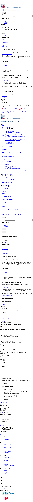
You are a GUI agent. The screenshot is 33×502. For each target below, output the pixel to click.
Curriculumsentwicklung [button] (5, 185)
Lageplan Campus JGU (5, 43)
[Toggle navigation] (21, 122)
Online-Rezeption (6, 439)
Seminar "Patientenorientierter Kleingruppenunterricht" (13, 140)
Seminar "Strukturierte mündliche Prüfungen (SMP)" (13, 141)
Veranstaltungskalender (7, 463)
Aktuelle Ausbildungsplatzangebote (8, 453)
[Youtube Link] (3, 480)
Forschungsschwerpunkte (7, 444)
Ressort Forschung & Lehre (7, 447)
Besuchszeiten (6, 21)
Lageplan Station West (5, 42)
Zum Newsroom (4, 279)
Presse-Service (6, 460)
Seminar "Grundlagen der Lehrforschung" (11, 144)
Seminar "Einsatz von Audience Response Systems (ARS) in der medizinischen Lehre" (17, 137)
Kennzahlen (5, 470)
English (5, 230)
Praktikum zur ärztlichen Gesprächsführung (11, 166)
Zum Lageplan (2, 425)
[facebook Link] (2, 483)
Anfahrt (5, 20)
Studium (5, 446)
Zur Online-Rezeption (5, 58)
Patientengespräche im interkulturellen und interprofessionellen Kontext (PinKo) (16, 170)
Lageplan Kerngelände (5, 40)
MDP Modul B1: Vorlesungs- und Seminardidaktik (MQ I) (13, 132)
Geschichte (5, 471)
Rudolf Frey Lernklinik (5, 2)
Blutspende (5, 23)
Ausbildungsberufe (6, 452)
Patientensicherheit (8, 167)
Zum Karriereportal (4, 65)
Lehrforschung (4, 204)
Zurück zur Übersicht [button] (5, 402)
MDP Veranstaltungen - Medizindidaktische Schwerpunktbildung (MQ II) (15, 136)
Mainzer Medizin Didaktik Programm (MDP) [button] (8, 127)
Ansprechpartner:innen (7, 459)
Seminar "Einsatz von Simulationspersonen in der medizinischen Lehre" (15, 139)
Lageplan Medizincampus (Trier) (6, 45)
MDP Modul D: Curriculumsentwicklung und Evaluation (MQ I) (14, 134)
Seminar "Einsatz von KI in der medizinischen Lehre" (13, 138)
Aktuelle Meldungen (6, 457)
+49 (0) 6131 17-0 (5, 35)
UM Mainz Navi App (5, 46)
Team (3, 125)
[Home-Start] (2, 124)
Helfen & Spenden (6, 473)
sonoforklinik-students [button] (5, 190)
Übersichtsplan (2, 412)
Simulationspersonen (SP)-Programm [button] (7, 174)
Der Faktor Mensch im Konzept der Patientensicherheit (13, 168)
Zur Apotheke (4, 97)
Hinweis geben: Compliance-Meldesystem (9, 472)
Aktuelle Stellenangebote (7, 451)
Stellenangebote (6, 22)
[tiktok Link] (2, 484)
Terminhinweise (6, 464)
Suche (3, 218)
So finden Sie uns (2, 434)
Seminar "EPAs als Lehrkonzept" (10, 143)
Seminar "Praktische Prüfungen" (10, 142)
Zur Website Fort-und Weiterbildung (7, 88)
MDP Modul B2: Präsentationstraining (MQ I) (12, 133)
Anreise (3, 39)
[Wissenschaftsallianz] (8, 496)
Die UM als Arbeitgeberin (7, 450)
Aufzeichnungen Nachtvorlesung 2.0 (9, 465)
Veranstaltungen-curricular (5, 154)
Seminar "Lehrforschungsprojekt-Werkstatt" (11, 145)
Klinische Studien (6, 445)
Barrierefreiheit (4, 488)
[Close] (2, 14)
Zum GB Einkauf (4, 96)
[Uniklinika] (8, 493)
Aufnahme (5, 440)
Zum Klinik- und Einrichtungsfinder (7, 54)
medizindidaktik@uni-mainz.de (6, 370)
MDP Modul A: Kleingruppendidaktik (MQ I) (12, 131)
